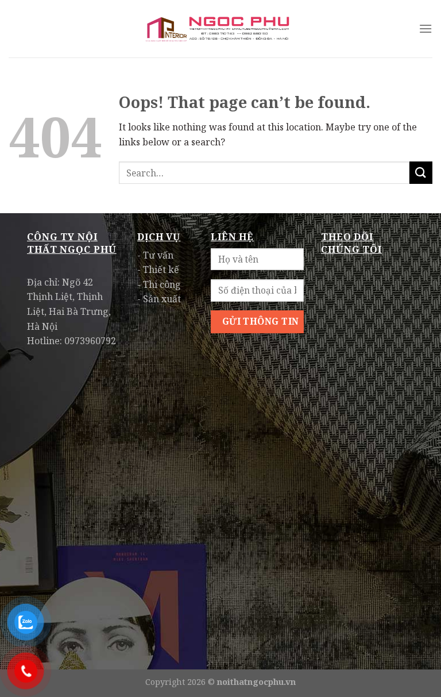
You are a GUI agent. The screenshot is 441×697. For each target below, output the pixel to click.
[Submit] (420, 172)
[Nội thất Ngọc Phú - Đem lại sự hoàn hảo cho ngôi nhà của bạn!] (220, 28)
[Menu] (425, 28)
